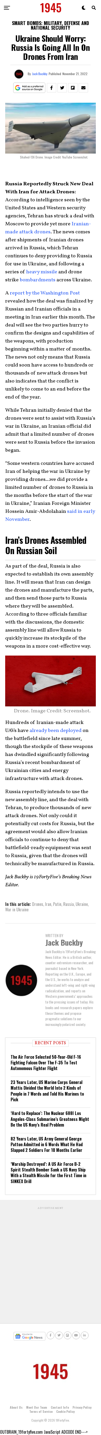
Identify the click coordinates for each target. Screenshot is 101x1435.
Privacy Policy (82, 1407)
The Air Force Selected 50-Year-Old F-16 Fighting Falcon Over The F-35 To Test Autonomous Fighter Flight (46, 1063)
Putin (57, 904)
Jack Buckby (39, 73)
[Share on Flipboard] (72, 87)
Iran (48, 904)
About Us (16, 1407)
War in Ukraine (16, 909)
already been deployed (56, 730)
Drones (37, 904)
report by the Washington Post (45, 293)
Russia (68, 904)
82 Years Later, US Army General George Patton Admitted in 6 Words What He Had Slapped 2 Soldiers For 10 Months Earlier (47, 1144)
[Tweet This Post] (62, 87)
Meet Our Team (36, 1407)
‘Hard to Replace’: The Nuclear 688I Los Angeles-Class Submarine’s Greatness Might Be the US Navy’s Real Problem (50, 1119)
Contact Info (60, 1407)
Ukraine (82, 904)
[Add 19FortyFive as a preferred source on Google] (29, 88)
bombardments (37, 280)
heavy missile (41, 272)
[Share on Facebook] (51, 87)
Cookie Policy (65, 1411)
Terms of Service (41, 1411)
